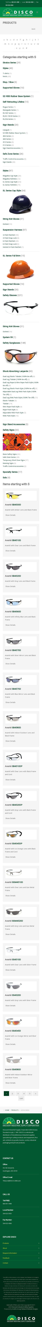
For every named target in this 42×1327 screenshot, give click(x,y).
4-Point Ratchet (9, 235)
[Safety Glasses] (21, 309)
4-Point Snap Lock (10, 238)
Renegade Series (9, 110)
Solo (5, 477)
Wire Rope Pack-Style (11, 406)
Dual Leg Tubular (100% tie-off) (15, 379)
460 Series (7, 139)
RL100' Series (8, 113)
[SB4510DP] (14, 757)
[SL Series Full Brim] (21, 269)
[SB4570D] (14, 641)
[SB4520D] (14, 567)
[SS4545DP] (14, 834)
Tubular (6, 403)
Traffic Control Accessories (13, 159)
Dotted (5, 224)
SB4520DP (17, 805)
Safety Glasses (10, 295)
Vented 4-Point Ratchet (12, 247)
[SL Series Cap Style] (21, 204)
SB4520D (16, 576)
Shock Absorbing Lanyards (15, 371)
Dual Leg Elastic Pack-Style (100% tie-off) (19, 388)
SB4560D (16, 611)
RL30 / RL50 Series (10, 116)
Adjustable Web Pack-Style (13, 412)
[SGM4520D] (14, 912)
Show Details (10, 515)
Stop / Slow (8, 82)
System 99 (8, 337)
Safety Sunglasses (11, 343)
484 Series (7, 136)
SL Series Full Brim (10, 185)
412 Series (7, 142)
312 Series (7, 145)
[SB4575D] (14, 680)
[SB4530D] (14, 495)
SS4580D (16, 1069)
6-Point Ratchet (9, 241)
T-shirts (6, 73)
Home (7, 1110)
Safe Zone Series (11, 154)
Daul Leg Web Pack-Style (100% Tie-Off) (18, 397)
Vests (5, 76)
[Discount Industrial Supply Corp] (18, 10)
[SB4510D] (14, 531)
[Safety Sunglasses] (21, 356)
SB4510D (16, 540)
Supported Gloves (11, 87)
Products (6, 1243)
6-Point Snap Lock (10, 244)
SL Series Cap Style (10, 182)
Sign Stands (8, 124)
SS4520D (16, 995)
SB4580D (16, 727)
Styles (5, 68)
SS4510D (16, 959)
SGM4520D (17, 921)
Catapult (6, 130)
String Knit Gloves (11, 219)
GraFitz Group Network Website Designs (25, 1309)
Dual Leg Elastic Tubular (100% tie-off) (17, 376)
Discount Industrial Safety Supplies (23, 1307)
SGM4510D (17, 882)
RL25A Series (8, 119)
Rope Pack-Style (9, 409)
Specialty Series (10, 472)
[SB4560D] (14, 602)
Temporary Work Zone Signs (14, 460)
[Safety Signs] (21, 442)
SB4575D (16, 689)
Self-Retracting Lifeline (13, 102)
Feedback (6, 1258)
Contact (5, 1263)
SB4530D (16, 504)
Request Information (10, 1253)
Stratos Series (9, 62)
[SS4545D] (14, 1022)
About (5, 1248)
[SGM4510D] (14, 873)
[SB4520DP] (14, 796)
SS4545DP (17, 843)
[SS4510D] (14, 950)
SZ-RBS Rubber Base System (16, 96)
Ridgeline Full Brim (10, 179)
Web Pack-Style (9, 416)
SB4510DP (17, 766)
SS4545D (16, 1030)
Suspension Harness (12, 229)
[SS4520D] (14, 986)
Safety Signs (8, 430)
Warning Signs (8, 463)
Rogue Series (8, 107)
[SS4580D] (14, 1060)
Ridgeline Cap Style (10, 176)
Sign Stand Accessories (11, 148)
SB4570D (16, 650)
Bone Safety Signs (10, 454)
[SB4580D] (14, 718)
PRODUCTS (14, 1110)
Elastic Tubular (8, 400)
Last (21, 1098)
